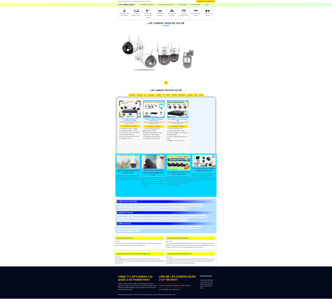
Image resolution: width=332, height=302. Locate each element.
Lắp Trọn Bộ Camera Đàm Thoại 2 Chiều (175, 227)
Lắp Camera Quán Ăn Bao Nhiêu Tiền (179, 254)
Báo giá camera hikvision (145, 208)
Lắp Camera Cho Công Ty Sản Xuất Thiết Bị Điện (178, 173)
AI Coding (189, 95)
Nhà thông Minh (195, 4)
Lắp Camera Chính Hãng (146, 4)
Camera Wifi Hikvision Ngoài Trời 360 (176, 219)
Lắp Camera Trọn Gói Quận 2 (166, 4)
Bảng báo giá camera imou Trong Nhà (168, 205)
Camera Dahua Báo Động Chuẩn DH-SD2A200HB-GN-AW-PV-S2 (153, 173)
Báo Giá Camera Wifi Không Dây (177, 238)
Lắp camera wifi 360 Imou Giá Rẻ (159, 216)
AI (163, 95)
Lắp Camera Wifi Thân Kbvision (125, 219)
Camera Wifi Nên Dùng (194, 227)
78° (145, 95)
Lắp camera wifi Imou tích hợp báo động (194, 216)
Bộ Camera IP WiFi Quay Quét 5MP (177, 120)
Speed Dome (182, 95)
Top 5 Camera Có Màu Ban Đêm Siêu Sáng (129, 205)
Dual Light (139, 95)
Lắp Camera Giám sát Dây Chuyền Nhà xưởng (130, 119)
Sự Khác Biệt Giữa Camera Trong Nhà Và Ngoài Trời (133, 254)
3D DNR (201, 95)
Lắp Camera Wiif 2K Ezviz (124, 216)
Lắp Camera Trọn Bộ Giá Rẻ (166, 23)
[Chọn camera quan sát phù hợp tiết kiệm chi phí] (212, 13)
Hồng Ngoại (151, 95)
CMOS (168, 95)
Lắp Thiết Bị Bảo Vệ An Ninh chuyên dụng (128, 230)
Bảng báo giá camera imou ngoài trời (127, 208)
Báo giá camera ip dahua (180, 208)
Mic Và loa (132, 95)
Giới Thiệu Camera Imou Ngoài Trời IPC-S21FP (128, 172)
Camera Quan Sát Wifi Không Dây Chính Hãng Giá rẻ (150, 219)
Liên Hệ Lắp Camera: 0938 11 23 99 (205, 1)
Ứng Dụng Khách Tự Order (124, 238)
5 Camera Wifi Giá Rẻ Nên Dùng (163, 208)
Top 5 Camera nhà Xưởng (149, 205)
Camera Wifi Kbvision (176, 216)
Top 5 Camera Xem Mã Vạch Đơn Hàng (191, 205)
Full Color (158, 95)
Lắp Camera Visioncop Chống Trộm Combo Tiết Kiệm (131, 227)
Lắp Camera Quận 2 (126, 5)
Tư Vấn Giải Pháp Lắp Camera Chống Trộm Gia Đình (204, 170)
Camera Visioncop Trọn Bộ (155, 227)
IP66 (196, 95)
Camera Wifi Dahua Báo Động (141, 216)
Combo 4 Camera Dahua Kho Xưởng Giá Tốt (153, 120)
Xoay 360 (174, 95)
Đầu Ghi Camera (182, 4)
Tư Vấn (206, 4)
